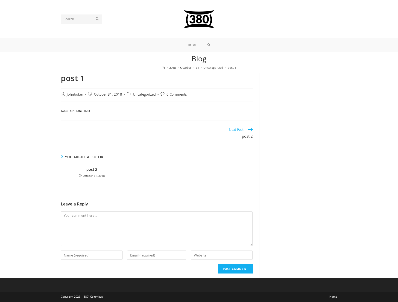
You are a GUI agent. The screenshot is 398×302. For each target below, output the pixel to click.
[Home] (163, 68)
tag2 (79, 111)
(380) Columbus (93, 297)
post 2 (91, 169)
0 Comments (177, 94)
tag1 (71, 111)
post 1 (232, 68)
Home (333, 297)
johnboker (75, 94)
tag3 (87, 111)
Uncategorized (144, 94)
